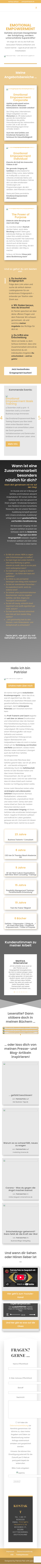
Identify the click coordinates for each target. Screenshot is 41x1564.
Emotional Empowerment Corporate (20, 97)
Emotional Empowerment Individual (20, 156)
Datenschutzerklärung (19, 1425)
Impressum (10, 1551)
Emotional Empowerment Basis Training (19, 401)
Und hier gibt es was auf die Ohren (20, 1324)
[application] (21, 1314)
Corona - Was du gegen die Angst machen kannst (20, 1189)
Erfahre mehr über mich (21, 685)
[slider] (32, 1315)
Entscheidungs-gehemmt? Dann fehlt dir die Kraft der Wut (21, 1232)
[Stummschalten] (27, 1315)
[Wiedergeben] (8, 1314)
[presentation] (39, 417)
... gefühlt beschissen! (20, 1095)
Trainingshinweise (22, 1554)
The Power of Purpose (20, 216)
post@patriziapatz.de (21, 1523)
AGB (11, 1554)
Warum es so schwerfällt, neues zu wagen (20, 1144)
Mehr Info (13, 443)
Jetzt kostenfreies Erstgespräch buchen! (20, 371)
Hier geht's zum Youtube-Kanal (20, 1295)
